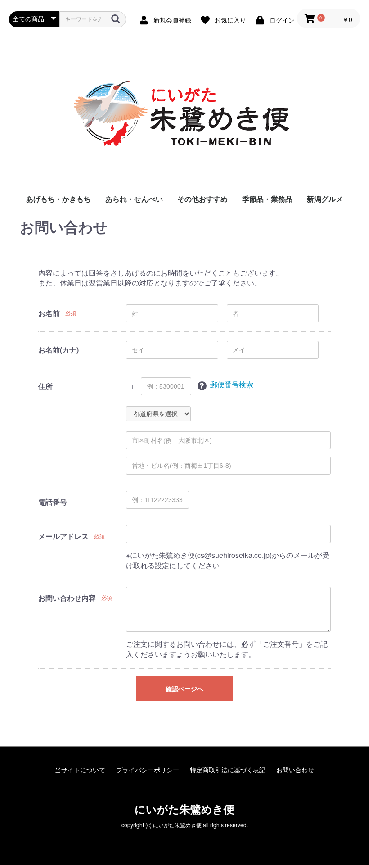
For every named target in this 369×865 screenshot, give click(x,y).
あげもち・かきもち (58, 199)
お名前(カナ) (58, 350)
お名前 (49, 313)
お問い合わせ (295, 769)
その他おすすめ (202, 199)
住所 (45, 386)
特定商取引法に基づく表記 (228, 769)
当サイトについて (80, 769)
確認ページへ (184, 689)
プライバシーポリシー (147, 769)
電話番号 (52, 502)
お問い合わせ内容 (67, 598)
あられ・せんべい (134, 199)
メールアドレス (63, 536)
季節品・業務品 (267, 199)
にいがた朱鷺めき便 (184, 808)
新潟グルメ (325, 199)
